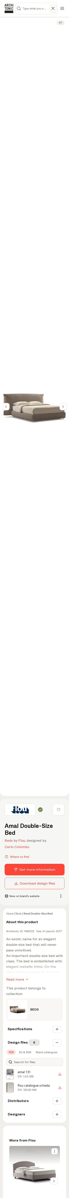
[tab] (11, 1052)
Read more (15, 979)
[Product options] (54, 1151)
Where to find (19, 857)
